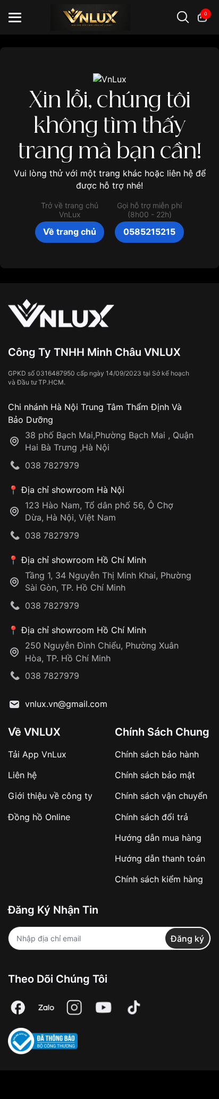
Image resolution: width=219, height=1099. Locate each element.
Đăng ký (187, 938)
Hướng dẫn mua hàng (158, 837)
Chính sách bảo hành (157, 754)
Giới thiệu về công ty (50, 795)
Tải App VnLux (37, 754)
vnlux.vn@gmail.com (66, 703)
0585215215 (149, 231)
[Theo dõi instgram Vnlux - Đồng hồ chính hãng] (74, 1007)
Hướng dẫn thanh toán (160, 858)
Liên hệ (22, 775)
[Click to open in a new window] (18, 1007)
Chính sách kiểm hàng (159, 879)
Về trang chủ (69, 231)
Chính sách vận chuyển (161, 795)
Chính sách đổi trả (151, 817)
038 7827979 (52, 465)
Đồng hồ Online (39, 817)
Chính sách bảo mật (155, 775)
